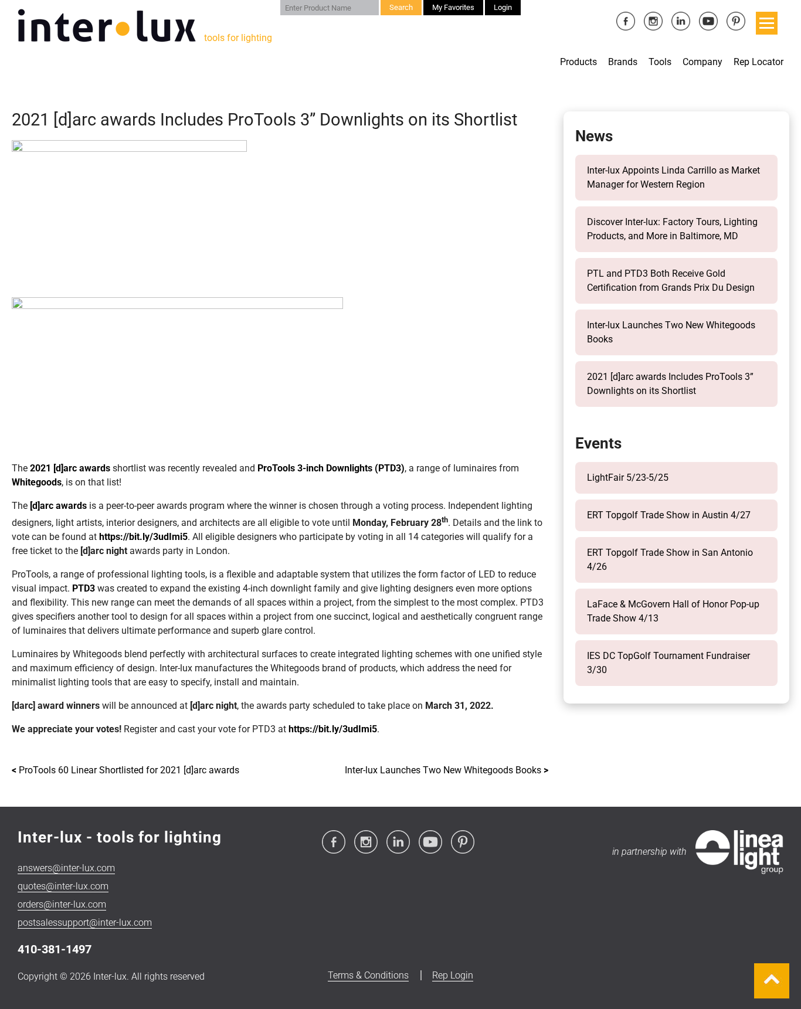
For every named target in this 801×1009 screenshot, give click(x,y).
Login (503, 7)
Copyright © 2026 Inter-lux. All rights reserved (111, 976)
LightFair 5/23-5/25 (627, 477)
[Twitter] (709, 22)
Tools (660, 61)
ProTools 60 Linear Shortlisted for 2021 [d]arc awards (125, 770)
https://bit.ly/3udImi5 (143, 536)
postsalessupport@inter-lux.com (85, 922)
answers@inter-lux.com (66, 868)
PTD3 (83, 588)
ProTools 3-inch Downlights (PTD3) (331, 468)
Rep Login (452, 975)
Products (578, 61)
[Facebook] (626, 22)
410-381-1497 (54, 949)
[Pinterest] (736, 22)
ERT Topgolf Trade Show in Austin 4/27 (669, 515)
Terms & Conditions (368, 975)
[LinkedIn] (681, 22)
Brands (622, 61)
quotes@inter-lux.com (63, 886)
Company (702, 61)
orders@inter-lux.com (62, 904)
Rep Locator (758, 61)
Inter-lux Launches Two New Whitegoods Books (446, 770)
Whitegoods (37, 482)
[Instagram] (654, 22)
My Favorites (453, 7)
